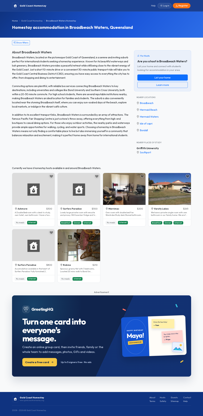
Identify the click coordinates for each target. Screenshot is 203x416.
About (152, 397)
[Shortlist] (51, 176)
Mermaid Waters (149, 116)
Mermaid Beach (148, 109)
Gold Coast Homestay (32, 20)
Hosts (162, 397)
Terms (152, 401)
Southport (145, 152)
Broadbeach (146, 103)
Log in (166, 5)
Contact (187, 397)
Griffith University (148, 148)
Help (185, 401)
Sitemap (175, 401)
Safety (163, 401)
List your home (162, 77)
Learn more (162, 84)
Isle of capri (146, 123)
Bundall (144, 130)
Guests (174, 397)
